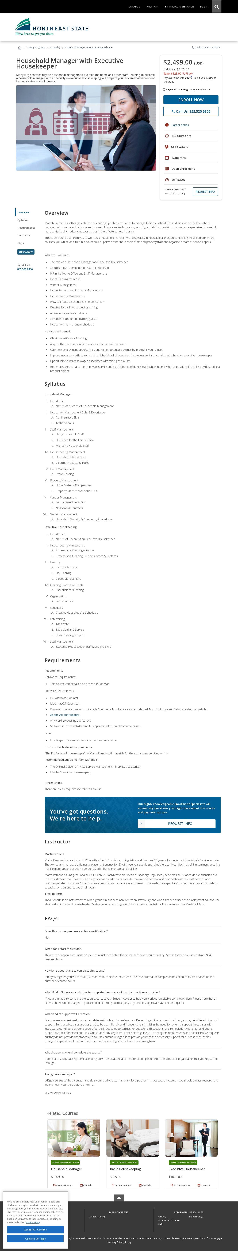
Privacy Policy (124, 1242)
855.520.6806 (25, 269)
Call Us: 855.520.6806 (205, 47)
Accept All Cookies (35, 1229)
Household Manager (66, 1169)
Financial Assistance (169, 1220)
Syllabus (23, 220)
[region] (35, 1220)
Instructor (24, 235)
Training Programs (35, 47)
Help (160, 1224)
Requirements (26, 227)
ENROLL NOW (191, 99)
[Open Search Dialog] (216, 6)
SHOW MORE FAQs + (58, 1093)
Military (162, 1216)
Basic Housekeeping (125, 1169)
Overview (23, 212)
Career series (180, 125)
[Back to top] (119, 1211)
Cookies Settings (35, 1238)
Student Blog (195, 1216)
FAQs (21, 243)
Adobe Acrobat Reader (64, 715)
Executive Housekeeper (187, 1169)
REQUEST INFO (205, 192)
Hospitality (55, 47)
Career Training (97, 1216)
